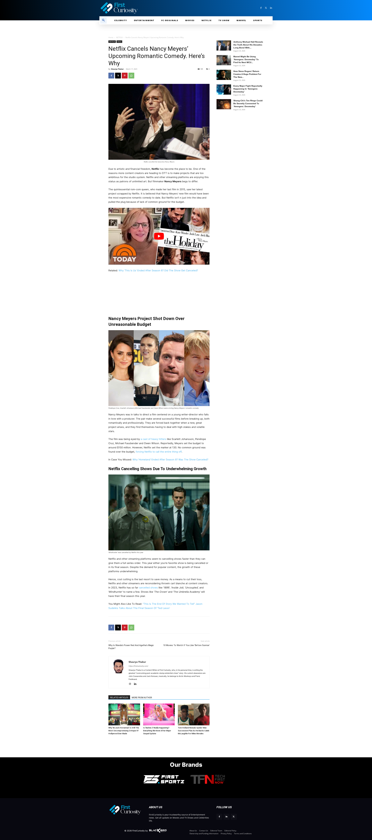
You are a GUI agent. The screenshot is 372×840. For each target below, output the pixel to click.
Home (110, 37)
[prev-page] (111, 708)
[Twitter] (266, 8)
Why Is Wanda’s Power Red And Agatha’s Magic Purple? (131, 647)
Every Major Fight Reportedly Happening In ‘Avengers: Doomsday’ (247, 89)
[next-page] (116, 708)
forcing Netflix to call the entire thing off (159, 451)
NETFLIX (119, 37)
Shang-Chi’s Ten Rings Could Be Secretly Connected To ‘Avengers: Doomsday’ (248, 103)
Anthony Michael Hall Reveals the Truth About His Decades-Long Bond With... (248, 45)
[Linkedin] (271, 8)
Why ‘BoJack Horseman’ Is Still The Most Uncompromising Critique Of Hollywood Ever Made (123, 731)
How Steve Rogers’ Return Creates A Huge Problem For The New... (247, 74)
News (119, 42)
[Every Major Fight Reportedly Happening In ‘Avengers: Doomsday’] (224, 89)
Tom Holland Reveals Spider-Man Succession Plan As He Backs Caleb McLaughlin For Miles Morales (193, 731)
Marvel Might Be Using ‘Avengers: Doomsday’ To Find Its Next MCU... (246, 59)
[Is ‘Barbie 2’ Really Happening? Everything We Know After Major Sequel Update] (159, 714)
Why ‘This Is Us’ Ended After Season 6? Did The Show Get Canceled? (158, 270)
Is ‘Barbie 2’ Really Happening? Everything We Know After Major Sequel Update (157, 731)
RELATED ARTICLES (119, 697)
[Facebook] (261, 8)
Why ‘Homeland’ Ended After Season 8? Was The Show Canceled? (170, 459)
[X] (118, 75)
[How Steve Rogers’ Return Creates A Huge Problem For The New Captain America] (224, 75)
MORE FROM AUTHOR (142, 697)
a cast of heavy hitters (153, 439)
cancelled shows (148, 587)
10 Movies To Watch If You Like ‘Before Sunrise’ (186, 645)
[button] (103, 20)
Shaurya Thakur (117, 69)
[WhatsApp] (131, 75)
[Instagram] (131, 684)
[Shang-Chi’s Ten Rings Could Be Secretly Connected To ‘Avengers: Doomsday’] (224, 104)
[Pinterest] (125, 75)
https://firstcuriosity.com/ (138, 666)
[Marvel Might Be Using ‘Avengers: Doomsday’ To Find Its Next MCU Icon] (224, 60)
